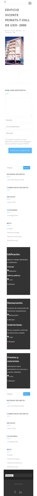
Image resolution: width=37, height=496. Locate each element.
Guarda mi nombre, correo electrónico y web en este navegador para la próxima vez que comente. (18, 142)
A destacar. (11, 284)
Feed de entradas (13, 233)
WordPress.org (12, 240)
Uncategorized (12, 215)
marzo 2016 (11, 202)
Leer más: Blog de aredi (15, 180)
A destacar (11, 320)
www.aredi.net (18, 484)
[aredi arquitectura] (5, 3)
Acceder (10, 229)
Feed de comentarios (14, 236)
